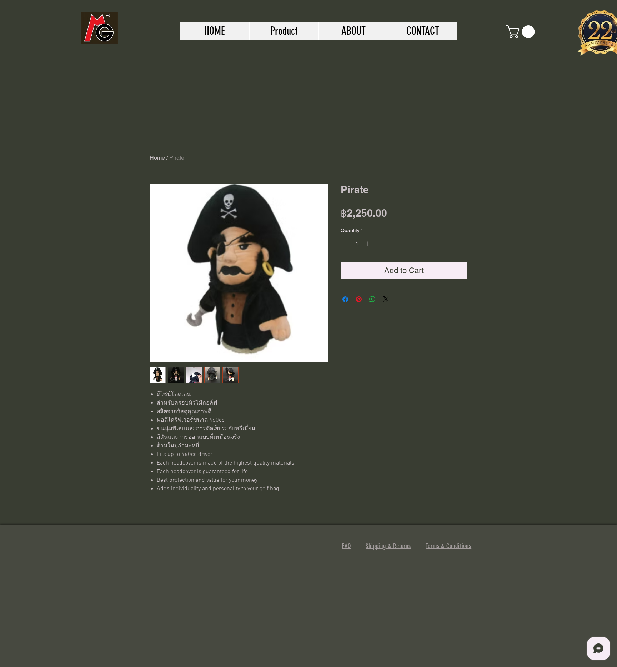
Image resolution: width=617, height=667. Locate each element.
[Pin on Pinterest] (359, 299)
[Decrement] (346, 243)
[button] (522, 31)
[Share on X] (386, 299)
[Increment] (367, 243)
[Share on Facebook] (345, 299)
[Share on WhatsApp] (372, 299)
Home (157, 157)
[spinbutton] (357, 243)
